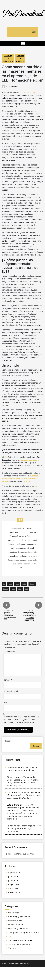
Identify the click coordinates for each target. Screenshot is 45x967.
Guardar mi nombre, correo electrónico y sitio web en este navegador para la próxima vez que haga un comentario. (21, 719)
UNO (19, 589)
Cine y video (14, 913)
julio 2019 (13, 876)
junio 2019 (13, 880)
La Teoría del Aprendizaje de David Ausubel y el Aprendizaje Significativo (24, 828)
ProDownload (22, 13)
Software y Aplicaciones (20, 940)
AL (4, 584)
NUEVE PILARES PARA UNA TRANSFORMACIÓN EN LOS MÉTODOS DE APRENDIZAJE (29, 616)
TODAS (32, 584)
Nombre (7, 680)
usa (26, 589)
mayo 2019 (13, 884)
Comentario (9, 651)
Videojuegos (14, 948)
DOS (17, 584)
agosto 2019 (14, 872)
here (37, 486)
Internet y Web (15, 920)
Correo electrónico (12, 691)
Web (5, 702)
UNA (13, 589)
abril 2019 (13, 888)
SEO (10, 936)
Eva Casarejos (30, 92)
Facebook (27, 481)
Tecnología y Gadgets (19, 944)
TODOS (5, 589)
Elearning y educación (8, 58)
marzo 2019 (14, 892)
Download (13, 86)
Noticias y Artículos (20, 58)
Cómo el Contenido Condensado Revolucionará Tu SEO (10, 615)
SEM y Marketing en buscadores (24, 932)
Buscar (7, 741)
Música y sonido (16, 924)
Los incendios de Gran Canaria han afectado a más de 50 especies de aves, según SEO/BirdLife (24, 795)
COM (10, 584)
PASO (24, 584)
